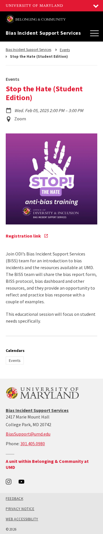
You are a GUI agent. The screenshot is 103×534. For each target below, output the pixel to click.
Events (15, 360)
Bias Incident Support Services (43, 33)
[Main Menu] (94, 33)
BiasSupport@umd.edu (28, 434)
